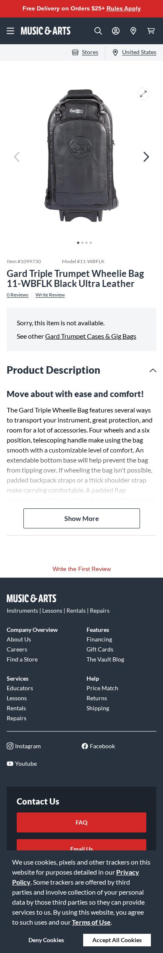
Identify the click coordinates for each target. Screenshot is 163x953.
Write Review (50, 295)
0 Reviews (17, 295)
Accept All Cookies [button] (117, 939)
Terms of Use (91, 922)
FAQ (81, 822)
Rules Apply (124, 8)
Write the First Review (82, 569)
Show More (81, 518)
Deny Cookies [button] (46, 939)
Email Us (81, 848)
